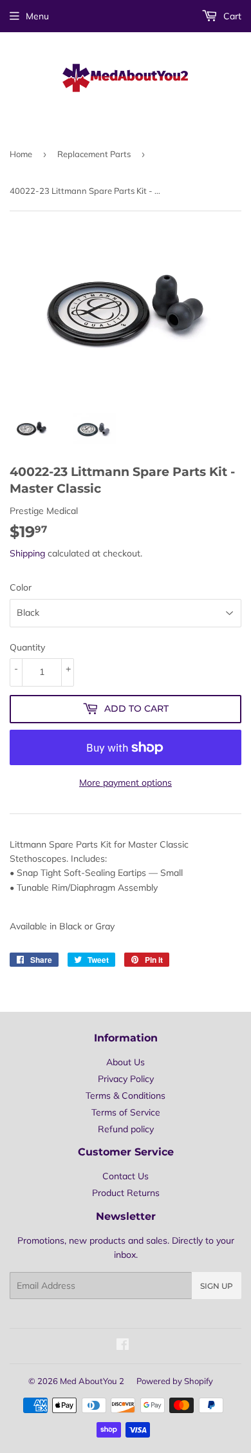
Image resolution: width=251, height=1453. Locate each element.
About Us (125, 1062)
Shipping (27, 553)
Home (21, 154)
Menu (37, 16)
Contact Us (125, 1176)
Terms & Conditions (125, 1095)
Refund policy (126, 1129)
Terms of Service (125, 1112)
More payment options (125, 782)
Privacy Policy (126, 1079)
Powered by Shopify (174, 1381)
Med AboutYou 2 (92, 1381)
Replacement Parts (94, 154)
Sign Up (216, 1286)
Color (21, 587)
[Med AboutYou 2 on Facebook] (122, 1346)
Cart (231, 16)
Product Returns (126, 1193)
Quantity (27, 647)
